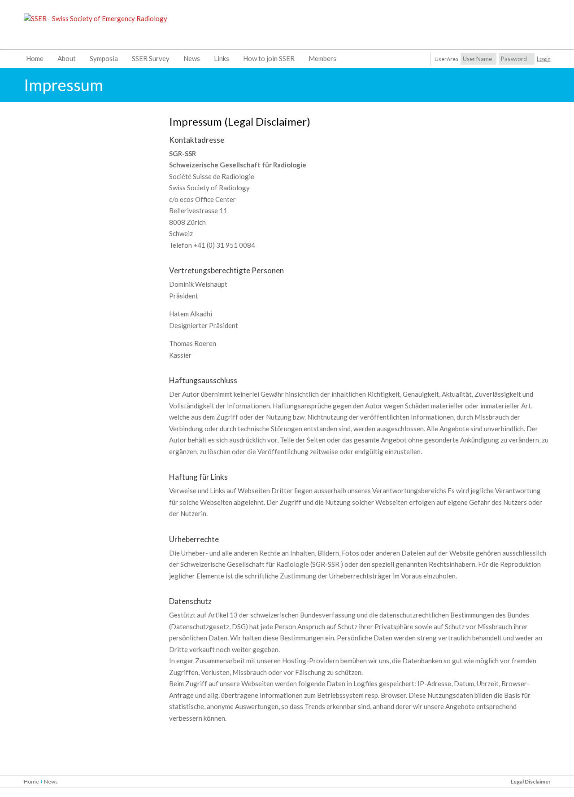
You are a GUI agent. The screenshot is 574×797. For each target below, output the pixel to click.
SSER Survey (151, 58)
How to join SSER (269, 58)
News (191, 58)
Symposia (104, 58)
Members (322, 58)
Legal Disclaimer (531, 781)
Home (34, 58)
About (66, 58)
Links (221, 58)
